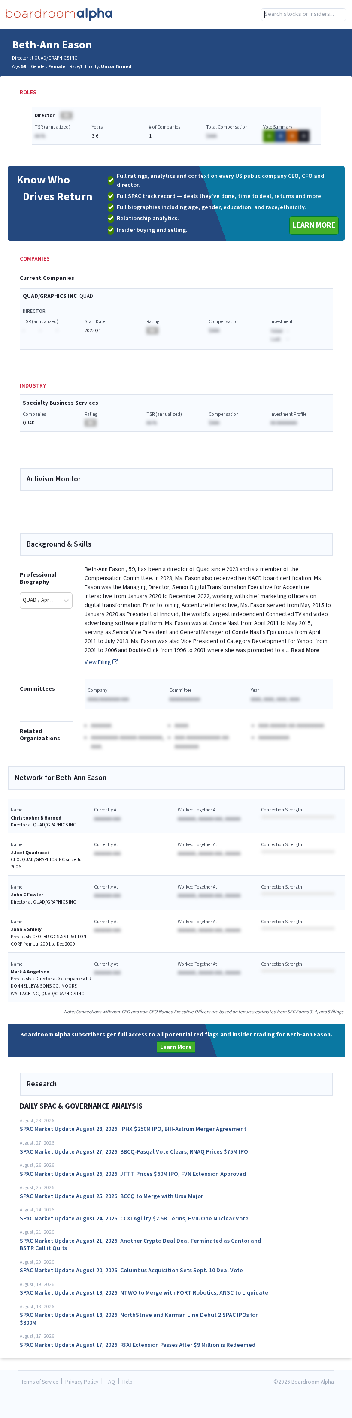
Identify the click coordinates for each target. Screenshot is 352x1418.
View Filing (98, 662)
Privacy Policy (81, 1382)
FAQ (110, 1382)
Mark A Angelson (30, 972)
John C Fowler (27, 895)
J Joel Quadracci (30, 853)
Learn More (314, 225)
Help (127, 1382)
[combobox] (303, 14)
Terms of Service (39, 1382)
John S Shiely (26, 929)
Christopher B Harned (36, 818)
